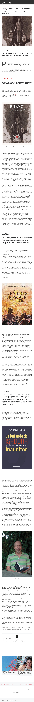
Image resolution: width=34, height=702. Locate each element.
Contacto (14, 693)
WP (6, 700)
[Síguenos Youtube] (2, 0)
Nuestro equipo (15, 691)
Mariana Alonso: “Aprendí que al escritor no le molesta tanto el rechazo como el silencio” (24, 673)
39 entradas (5, 644)
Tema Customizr (14, 700)
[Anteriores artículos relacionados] (29, 654)
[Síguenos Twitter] (3, 0)
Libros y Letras (6, 699)
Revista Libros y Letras (16, 692)
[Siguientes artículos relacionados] (31, 654)
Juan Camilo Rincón (6, 47)
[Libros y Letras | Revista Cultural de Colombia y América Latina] (6, 2)
